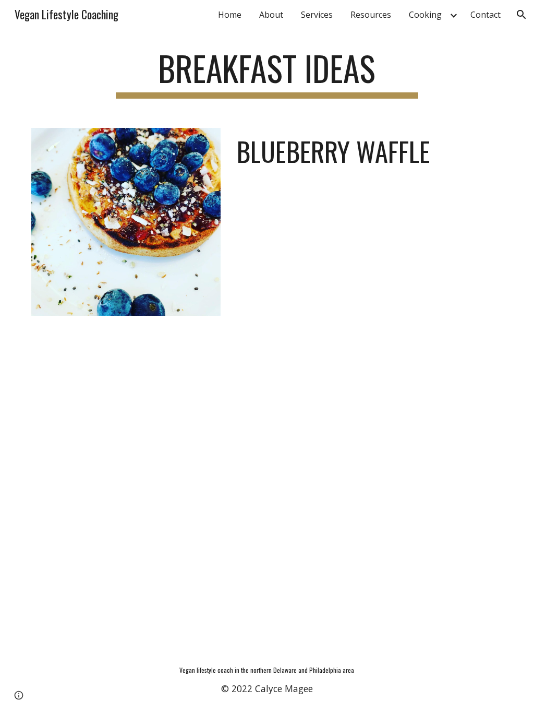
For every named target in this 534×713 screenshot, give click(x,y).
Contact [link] (485, 14)
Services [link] (317, 14)
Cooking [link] (425, 14)
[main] (267, 73)
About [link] (271, 14)
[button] (521, 14)
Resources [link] (370, 14)
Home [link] (229, 14)
